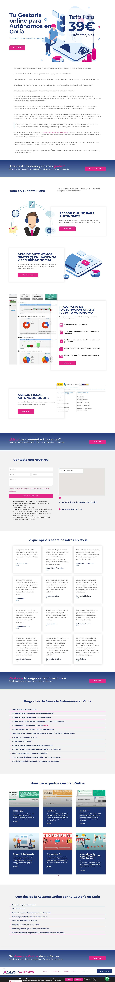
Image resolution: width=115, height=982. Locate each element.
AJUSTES (58, 980)
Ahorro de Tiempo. (19, 909)
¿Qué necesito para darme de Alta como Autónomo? (31, 717)
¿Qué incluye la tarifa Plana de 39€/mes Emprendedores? (33, 729)
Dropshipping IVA (54, 854)
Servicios (55, 971)
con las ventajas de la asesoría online (55, 132)
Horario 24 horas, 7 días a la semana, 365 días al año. (31, 913)
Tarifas (66, 971)
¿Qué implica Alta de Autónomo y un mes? (31, 725)
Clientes (75, 971)
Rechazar (78, 979)
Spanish (13, 981)
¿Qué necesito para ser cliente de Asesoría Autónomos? (33, 713)
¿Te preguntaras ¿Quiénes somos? (24, 709)
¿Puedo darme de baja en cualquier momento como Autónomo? (35, 761)
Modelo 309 (84, 810)
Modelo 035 (51, 810)
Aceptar (69, 979)
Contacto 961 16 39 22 (72, 509)
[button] (57, 709)
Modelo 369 (18, 810)
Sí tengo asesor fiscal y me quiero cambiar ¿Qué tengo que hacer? (36, 757)
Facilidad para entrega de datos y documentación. (30, 929)
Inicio (45, 971)
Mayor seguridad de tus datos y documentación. (30, 917)
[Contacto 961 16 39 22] (60, 509)
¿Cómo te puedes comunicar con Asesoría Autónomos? (32, 745)
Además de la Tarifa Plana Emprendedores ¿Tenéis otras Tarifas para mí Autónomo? (43, 733)
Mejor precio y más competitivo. (24, 905)
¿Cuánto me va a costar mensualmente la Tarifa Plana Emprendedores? (38, 721)
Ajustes (88, 979)
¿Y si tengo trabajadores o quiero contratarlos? (29, 753)
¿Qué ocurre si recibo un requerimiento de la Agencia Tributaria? (36, 749)
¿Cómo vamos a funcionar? (22, 741)
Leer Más (15, 821)
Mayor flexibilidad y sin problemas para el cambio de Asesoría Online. (38, 933)
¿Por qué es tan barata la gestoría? (25, 737)
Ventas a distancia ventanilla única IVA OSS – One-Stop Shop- (90, 856)
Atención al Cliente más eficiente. (24, 921)
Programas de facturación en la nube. (26, 925)
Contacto (84, 971)
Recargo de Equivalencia (23, 854)
